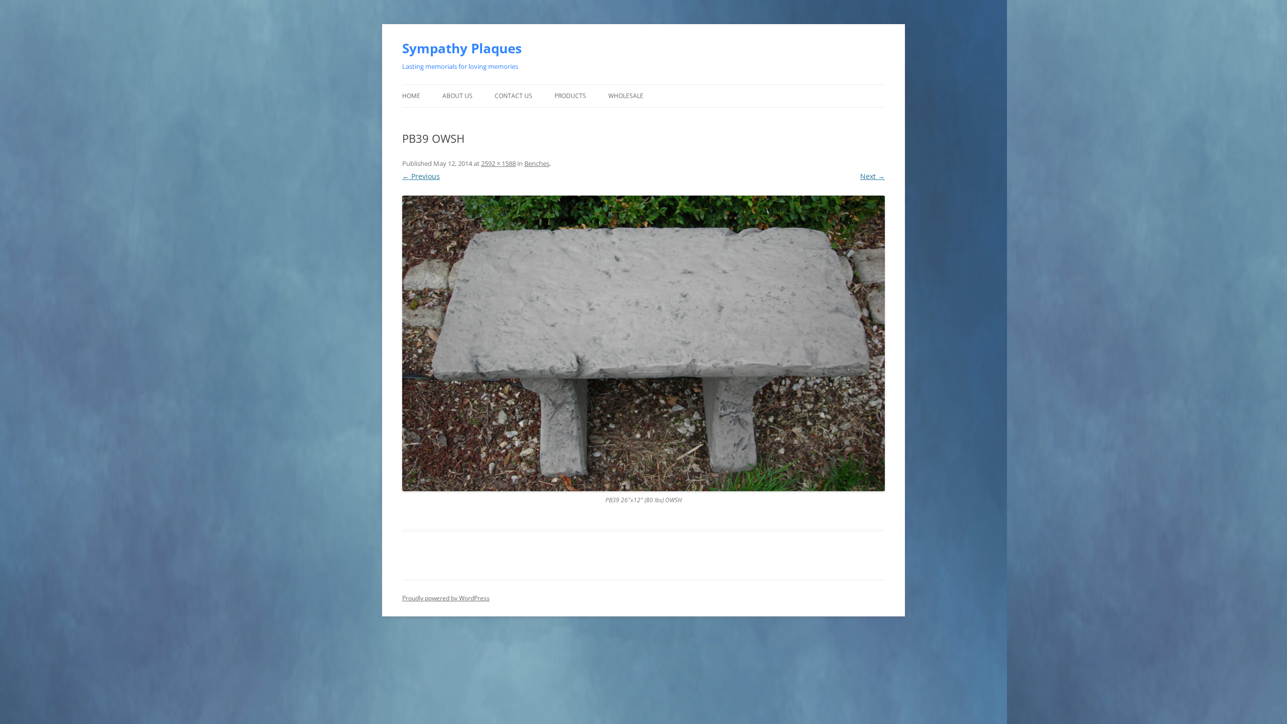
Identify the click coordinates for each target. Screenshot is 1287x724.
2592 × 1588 (498, 163)
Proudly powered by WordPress (446, 598)
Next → (872, 176)
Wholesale (626, 96)
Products (570, 96)
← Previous (421, 176)
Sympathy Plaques (462, 48)
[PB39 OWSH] (643, 343)
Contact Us (513, 96)
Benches (536, 163)
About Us (457, 96)
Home (411, 96)
